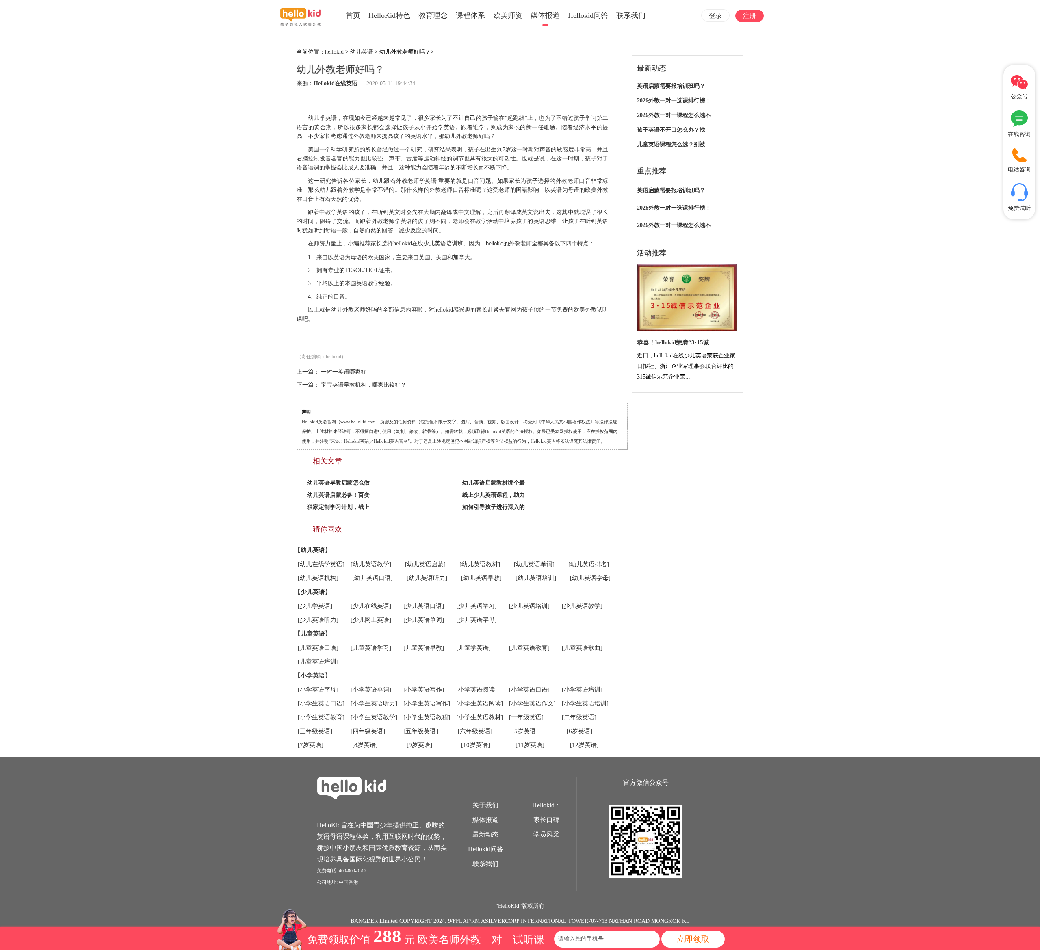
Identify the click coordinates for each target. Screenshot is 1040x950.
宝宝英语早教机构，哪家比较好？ (363, 385)
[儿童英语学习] (371, 648)
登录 (715, 15)
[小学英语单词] (371, 689)
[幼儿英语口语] (372, 578)
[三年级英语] (315, 731)
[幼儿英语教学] (371, 564)
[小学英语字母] (318, 689)
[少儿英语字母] (476, 620)
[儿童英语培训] (318, 661)
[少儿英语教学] (582, 606)
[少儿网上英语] (371, 620)
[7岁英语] (310, 745)
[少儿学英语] (315, 606)
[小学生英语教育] (321, 717)
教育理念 (433, 15)
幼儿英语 (361, 52)
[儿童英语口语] (318, 648)
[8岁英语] (365, 745)
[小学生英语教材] (479, 717)
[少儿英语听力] (318, 620)
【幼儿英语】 (313, 550)
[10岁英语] (475, 745)
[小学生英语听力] (374, 703)
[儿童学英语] (473, 648)
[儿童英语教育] (529, 648)
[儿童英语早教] (423, 648)
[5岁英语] (525, 731)
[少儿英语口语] (423, 606)
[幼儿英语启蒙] (425, 564)
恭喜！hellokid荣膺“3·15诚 (673, 342)
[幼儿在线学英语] (321, 564)
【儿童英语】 (313, 633)
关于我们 (485, 805)
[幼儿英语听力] (427, 578)
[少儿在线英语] (371, 606)
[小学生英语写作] (426, 703)
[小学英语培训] (582, 689)
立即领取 (693, 939)
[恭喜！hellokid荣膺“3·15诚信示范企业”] (687, 297)
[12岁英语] (584, 745)
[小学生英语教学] (374, 717)
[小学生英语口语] (321, 703)
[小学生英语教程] (426, 717)
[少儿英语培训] (529, 606)
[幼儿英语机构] (318, 578)
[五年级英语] (420, 731)
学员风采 (546, 834)
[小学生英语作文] (532, 703)
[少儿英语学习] (476, 606)
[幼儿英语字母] (590, 578)
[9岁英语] (419, 745)
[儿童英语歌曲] (582, 648)
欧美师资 (507, 15)
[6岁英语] (579, 731)
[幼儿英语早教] (481, 578)
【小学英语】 (313, 675)
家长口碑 (546, 819)
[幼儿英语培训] (536, 578)
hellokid (334, 52)
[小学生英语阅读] (479, 703)
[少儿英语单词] (423, 620)
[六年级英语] (475, 731)
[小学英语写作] (423, 689)
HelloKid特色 (389, 15)
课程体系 (470, 15)
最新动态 (485, 834)
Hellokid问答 (588, 15)
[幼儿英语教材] (479, 564)
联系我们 (631, 15)
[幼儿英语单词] (534, 564)
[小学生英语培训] (585, 703)
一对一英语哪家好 (343, 372)
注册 (749, 15)
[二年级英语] (579, 717)
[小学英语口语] (529, 689)
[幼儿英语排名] (588, 564)
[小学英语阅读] (476, 689)
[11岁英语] (530, 745)
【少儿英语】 (313, 592)
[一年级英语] (526, 717)
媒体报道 (545, 15)
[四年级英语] (368, 731)
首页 (353, 15)
